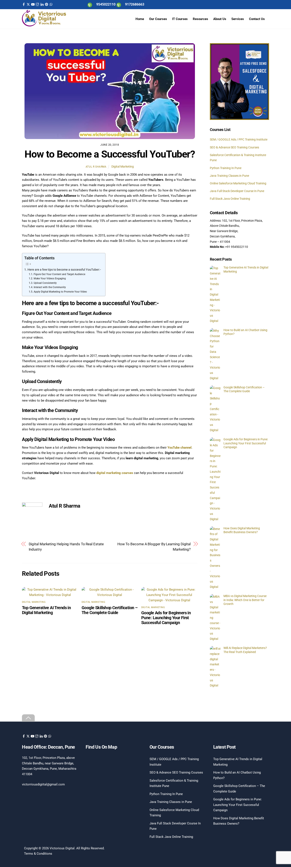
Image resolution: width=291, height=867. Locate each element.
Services (237, 19)
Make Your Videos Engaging (50, 278)
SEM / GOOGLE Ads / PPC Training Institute (238, 139)
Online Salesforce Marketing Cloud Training (238, 183)
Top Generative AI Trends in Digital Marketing (46, 610)
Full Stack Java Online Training (230, 198)
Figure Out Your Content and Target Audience (59, 274)
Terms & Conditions (38, 854)
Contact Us (257, 19)
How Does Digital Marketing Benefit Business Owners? (241, 530)
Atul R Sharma (96, 166)
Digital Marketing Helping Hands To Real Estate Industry (66, 546)
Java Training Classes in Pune (229, 175)
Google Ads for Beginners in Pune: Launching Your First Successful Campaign (166, 617)
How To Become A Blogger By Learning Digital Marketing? (154, 546)
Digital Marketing (122, 166)
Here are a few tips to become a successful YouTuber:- (64, 269)
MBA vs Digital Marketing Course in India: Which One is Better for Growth (245, 600)
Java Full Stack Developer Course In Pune (237, 191)
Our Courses (158, 19)
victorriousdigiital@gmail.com (43, 784)
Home (139, 19)
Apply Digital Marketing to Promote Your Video (60, 291)
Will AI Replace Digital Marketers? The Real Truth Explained (245, 650)
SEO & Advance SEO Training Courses (234, 147)
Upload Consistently (45, 282)
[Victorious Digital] (44, 25)
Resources (200, 19)
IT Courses (180, 19)
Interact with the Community (50, 287)
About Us (219, 19)
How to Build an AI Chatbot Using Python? (245, 332)
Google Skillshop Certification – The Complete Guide (110, 610)
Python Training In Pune (225, 168)
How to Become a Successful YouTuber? (109, 154)
